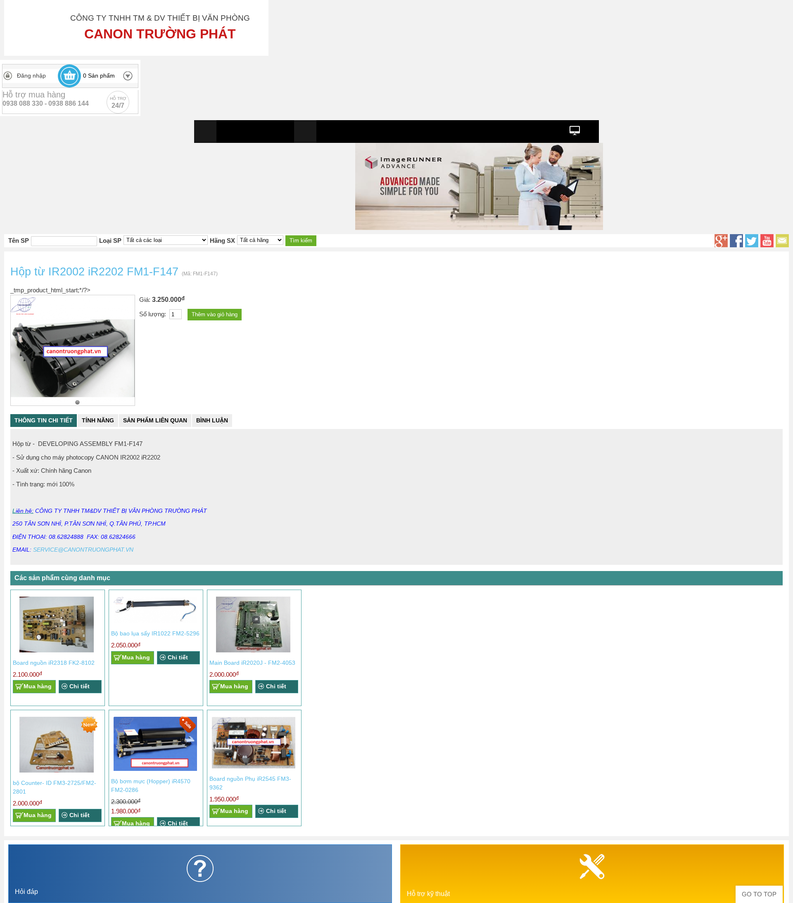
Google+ (721, 240)
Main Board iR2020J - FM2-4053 (252, 662)
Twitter (751, 240)
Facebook (736, 240)
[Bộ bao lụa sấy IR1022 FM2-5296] (155, 621)
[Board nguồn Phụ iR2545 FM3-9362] (253, 766)
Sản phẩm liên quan (155, 420)
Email (782, 240)
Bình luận (212, 420)
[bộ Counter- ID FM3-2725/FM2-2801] (56, 770)
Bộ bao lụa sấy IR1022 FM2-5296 (155, 633)
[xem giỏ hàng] (69, 76)
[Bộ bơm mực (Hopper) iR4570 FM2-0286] (155, 769)
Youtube (767, 240)
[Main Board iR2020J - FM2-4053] (253, 650)
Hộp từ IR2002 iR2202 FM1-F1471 (77, 402)
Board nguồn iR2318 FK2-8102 (54, 662)
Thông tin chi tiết (43, 420)
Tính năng (98, 420)
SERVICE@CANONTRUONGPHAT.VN (83, 549)
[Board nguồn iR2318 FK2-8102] (56, 650)
